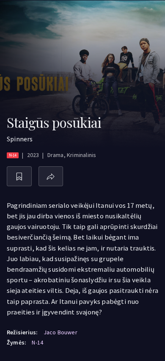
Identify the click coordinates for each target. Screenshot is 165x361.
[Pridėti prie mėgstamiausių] (19, 176)
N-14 (37, 342)
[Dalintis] (50, 176)
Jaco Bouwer (60, 332)
